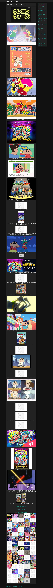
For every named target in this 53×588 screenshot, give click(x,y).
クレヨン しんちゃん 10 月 (41, 45)
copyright (20, 586)
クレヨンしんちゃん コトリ (41, 16)
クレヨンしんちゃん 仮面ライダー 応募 (42, 39)
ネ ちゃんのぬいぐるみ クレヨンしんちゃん (42, 8)
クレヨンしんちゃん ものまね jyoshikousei (21, 512)
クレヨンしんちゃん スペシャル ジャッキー (42, 41)
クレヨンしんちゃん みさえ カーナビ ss (21, 510)
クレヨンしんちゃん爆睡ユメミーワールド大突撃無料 (42, 6)
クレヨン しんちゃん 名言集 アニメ (42, 31)
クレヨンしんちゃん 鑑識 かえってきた (42, 12)
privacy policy (15, 586)
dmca (7, 586)
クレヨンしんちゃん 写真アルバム (42, 35)
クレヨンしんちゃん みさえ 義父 (21, 507)
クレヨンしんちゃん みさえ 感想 (21, 509)
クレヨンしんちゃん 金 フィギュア (42, 25)
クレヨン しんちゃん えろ (13, 1)
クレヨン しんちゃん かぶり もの (42, 21)
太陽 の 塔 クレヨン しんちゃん (42, 10)
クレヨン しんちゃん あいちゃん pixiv (42, 19)
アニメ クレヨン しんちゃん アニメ (42, 15)
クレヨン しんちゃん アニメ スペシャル (42, 29)
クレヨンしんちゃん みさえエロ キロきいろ (21, 506)
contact (10, 586)
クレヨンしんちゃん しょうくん (42, 33)
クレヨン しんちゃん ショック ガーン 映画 (42, 44)
